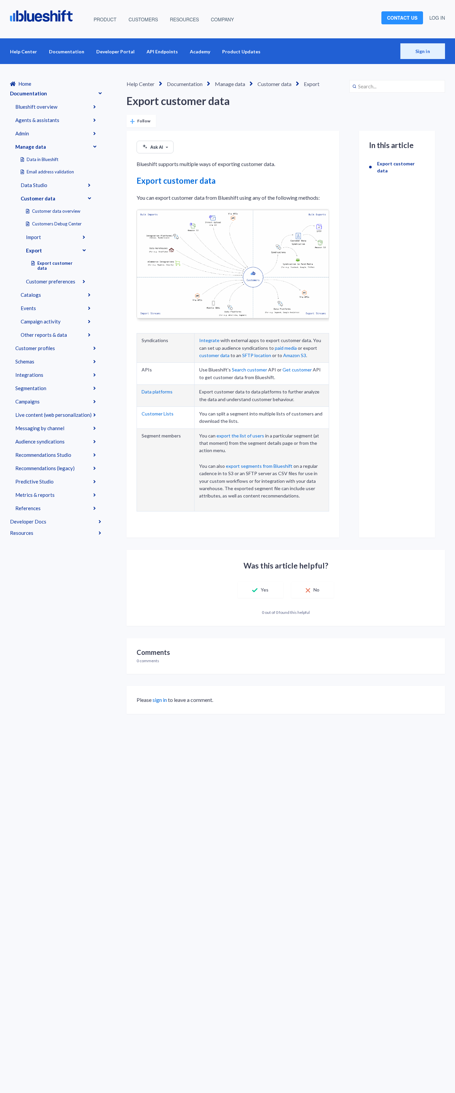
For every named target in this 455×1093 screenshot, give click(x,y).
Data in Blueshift (42, 159)
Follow (143, 120)
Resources (21, 533)
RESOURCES (184, 19)
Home (24, 84)
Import (33, 237)
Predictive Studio (34, 481)
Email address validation (50, 171)
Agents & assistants (37, 120)
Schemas (24, 361)
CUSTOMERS (143, 19)
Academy (200, 51)
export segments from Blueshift (259, 466)
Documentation (66, 51)
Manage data (30, 147)
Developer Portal (115, 51)
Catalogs (31, 295)
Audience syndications (40, 441)
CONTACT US (402, 17)
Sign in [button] (422, 51)
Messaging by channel (39, 428)
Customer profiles (35, 348)
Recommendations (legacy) (45, 468)
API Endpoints (162, 51)
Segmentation (30, 388)
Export (34, 250)
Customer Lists (158, 413)
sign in (160, 700)
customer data (214, 355)
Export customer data (55, 265)
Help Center (23, 51)
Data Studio (34, 185)
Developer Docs (28, 521)
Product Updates (241, 51)
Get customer (297, 369)
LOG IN (437, 17)
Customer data (38, 198)
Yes (264, 590)
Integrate (209, 340)
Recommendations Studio (43, 455)
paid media (286, 348)
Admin (22, 133)
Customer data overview (56, 211)
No (316, 590)
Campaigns (27, 401)
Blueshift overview (36, 107)
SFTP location (256, 355)
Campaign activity (41, 321)
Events (28, 308)
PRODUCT (105, 19)
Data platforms (157, 391)
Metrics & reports (35, 495)
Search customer (249, 369)
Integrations (29, 375)
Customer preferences (50, 281)
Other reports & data (44, 335)
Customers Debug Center (57, 223)
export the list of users (240, 435)
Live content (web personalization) (53, 415)
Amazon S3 (294, 355)
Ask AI (156, 147)
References (28, 508)
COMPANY (222, 19)
